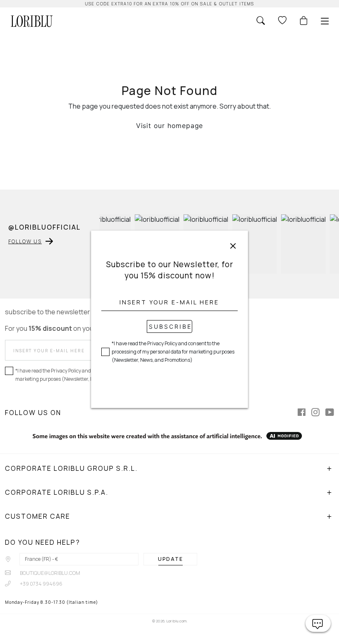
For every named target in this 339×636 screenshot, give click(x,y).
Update (170, 558)
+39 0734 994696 (40, 583)
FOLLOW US (25, 241)
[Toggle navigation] (325, 21)
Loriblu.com (176, 621)
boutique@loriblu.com (49, 573)
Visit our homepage (169, 125)
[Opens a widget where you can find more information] (318, 623)
